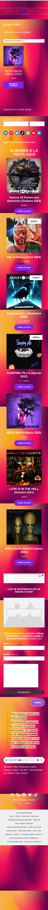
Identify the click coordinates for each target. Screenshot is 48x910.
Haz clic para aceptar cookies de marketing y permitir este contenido (24, 578)
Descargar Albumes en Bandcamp (19, 820)
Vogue (23, 803)
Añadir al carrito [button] (13, 85)
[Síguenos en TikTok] (21, 2)
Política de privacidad (24, 813)
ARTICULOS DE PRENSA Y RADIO (17, 827)
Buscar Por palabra (12, 120)
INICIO (12, 816)
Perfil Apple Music (24, 831)
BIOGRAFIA (34, 816)
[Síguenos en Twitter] (17, 2)
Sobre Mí (8, 834)
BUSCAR (37, 124)
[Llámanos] (10, 2)
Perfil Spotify (12, 831)
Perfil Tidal (37, 831)
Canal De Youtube (35, 827)
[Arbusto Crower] (24, 11)
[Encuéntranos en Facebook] (14, 2)
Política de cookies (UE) (32, 841)
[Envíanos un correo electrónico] (7, 2)
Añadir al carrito (24, 211)
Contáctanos (24, 692)
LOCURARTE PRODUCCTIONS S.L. (32, 834)
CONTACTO (16, 834)
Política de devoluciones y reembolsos (24, 838)
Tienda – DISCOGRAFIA (22, 816)
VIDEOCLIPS (36, 820)
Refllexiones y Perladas (24, 823)
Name (11, 643)
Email (10, 654)
